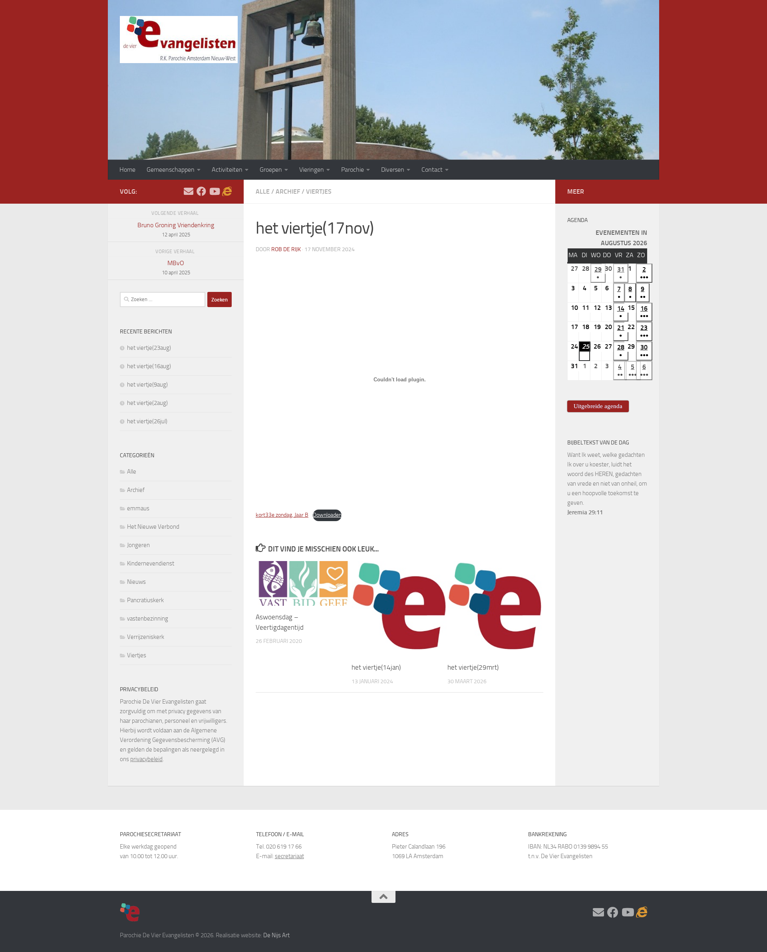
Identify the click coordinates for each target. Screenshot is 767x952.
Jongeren (138, 545)
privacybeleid (146, 759)
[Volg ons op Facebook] (201, 191)
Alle (263, 191)
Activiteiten (227, 169)
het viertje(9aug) (147, 384)
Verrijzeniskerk (145, 637)
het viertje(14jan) (376, 668)
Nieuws (136, 581)
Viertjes (319, 191)
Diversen (392, 169)
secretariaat (289, 856)
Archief (288, 191)
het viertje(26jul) (147, 421)
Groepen (271, 169)
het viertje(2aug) (147, 403)
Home (127, 169)
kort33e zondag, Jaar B (282, 515)
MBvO (176, 267)
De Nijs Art (276, 935)
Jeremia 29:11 (585, 512)
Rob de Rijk (286, 249)
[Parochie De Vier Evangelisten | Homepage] (179, 39)
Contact (432, 169)
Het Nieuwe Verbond (153, 526)
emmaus (138, 508)
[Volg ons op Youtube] (214, 191)
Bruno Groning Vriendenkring (175, 229)
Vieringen (311, 169)
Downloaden (327, 515)
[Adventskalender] (227, 191)
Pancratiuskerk (145, 600)
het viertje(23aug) (149, 347)
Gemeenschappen (171, 169)
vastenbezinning (147, 618)
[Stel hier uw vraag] (188, 191)
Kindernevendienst (150, 563)
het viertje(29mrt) (473, 668)
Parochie (352, 169)
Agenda (577, 220)
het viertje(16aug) (149, 366)
